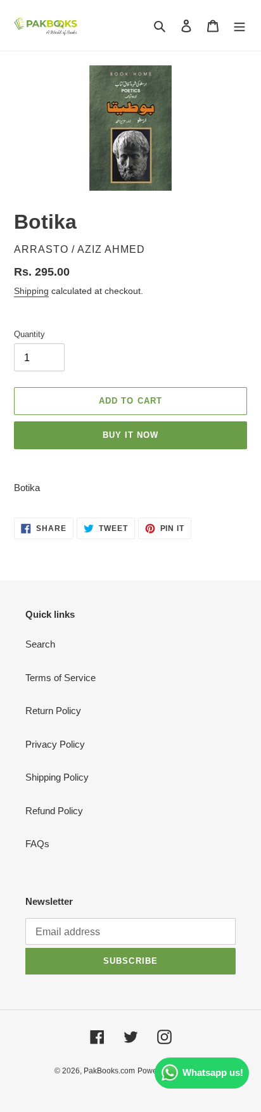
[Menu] (239, 25)
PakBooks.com (109, 1070)
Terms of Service (60, 677)
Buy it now (130, 435)
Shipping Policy (57, 777)
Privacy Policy (55, 744)
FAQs (37, 843)
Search (40, 644)
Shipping (31, 291)
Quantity (29, 334)
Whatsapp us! (212, 1072)
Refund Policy (54, 810)
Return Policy (53, 710)
